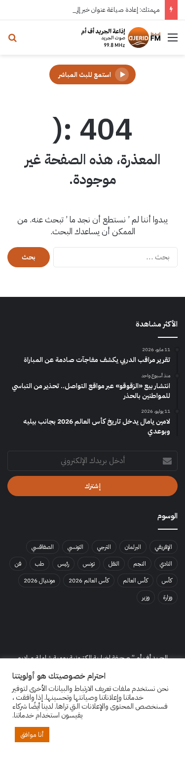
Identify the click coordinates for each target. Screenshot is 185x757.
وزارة (167, 597)
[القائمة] (173, 41)
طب (39, 563)
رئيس (63, 563)
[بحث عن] (12, 41)
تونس (89, 563)
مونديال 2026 (39, 580)
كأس (167, 580)
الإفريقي (163, 546)
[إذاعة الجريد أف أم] (120, 37)
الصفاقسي (43, 546)
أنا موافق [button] (32, 734)
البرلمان (133, 546)
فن (18, 563)
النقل (114, 563)
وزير (145, 597)
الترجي (104, 546)
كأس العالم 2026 (89, 580)
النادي (166, 563)
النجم (139, 563)
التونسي (75, 546)
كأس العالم (135, 580)
